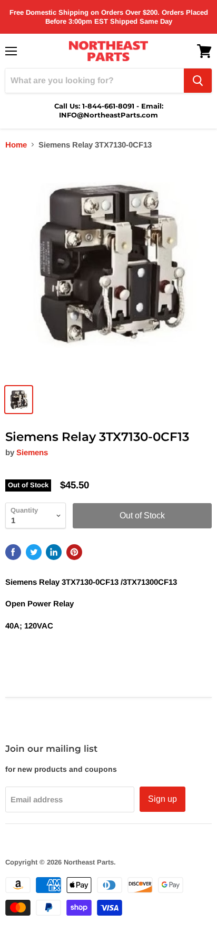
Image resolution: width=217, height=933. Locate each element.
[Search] (198, 80)
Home (16, 144)
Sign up (162, 798)
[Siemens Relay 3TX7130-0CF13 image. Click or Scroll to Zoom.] (108, 268)
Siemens (32, 452)
